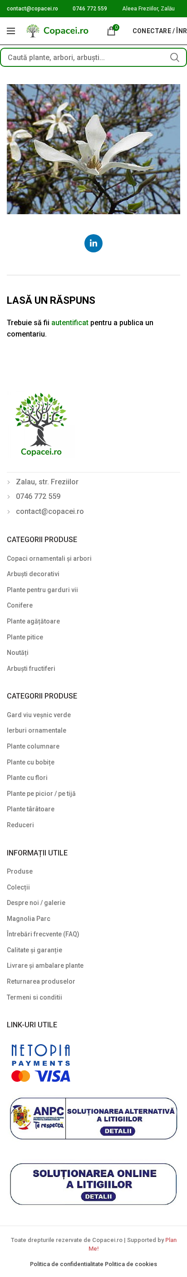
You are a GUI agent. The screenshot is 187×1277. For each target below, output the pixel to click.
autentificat (70, 322)
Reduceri (20, 825)
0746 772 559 (90, 8)
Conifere (20, 605)
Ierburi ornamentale (36, 730)
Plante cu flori (27, 777)
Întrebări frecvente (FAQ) (43, 934)
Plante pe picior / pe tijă (41, 793)
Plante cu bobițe (30, 762)
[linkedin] (93, 243)
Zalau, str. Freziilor (47, 482)
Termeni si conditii (34, 997)
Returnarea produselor (41, 981)
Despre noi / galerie (36, 902)
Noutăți (18, 652)
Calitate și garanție (34, 950)
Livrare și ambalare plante (45, 965)
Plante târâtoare (30, 809)
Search (174, 57)
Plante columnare (33, 746)
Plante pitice (25, 637)
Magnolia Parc (28, 918)
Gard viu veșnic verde (39, 715)
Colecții (18, 887)
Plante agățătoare (33, 621)
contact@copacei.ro (32, 8)
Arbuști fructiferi (31, 668)
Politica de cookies (131, 1264)
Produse (20, 871)
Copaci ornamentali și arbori (49, 558)
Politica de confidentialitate (67, 1264)
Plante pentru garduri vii (42, 589)
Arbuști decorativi (33, 574)
